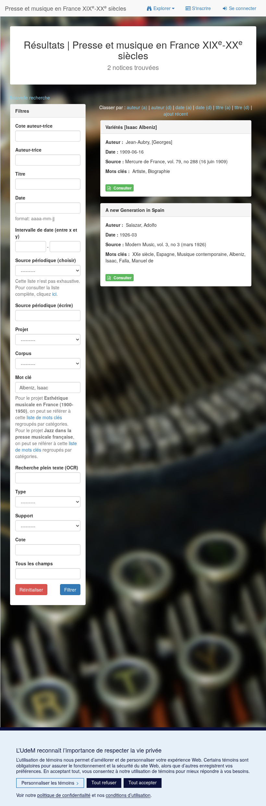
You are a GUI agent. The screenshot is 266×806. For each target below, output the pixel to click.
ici (54, 294)
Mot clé (23, 377)
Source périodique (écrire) (44, 305)
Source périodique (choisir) (45, 260)
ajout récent (175, 113)
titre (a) (223, 107)
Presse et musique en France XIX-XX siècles (65, 8)
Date (20, 197)
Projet (21, 329)
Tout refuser (103, 782)
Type (20, 491)
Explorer (162, 8)
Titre (20, 173)
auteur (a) (137, 107)
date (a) (183, 107)
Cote (20, 539)
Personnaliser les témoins (50, 782)
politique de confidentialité (64, 795)
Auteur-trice (28, 149)
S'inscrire (201, 8)
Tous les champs (34, 563)
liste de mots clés (44, 417)
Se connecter (242, 8)
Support (24, 515)
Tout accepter (142, 782)
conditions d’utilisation (128, 795)
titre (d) (242, 107)
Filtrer (70, 589)
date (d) (204, 107)
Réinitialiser (31, 589)
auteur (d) (161, 107)
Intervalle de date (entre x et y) (46, 232)
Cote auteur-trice (34, 125)
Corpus (23, 353)
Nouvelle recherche (30, 97)
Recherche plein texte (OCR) (46, 467)
